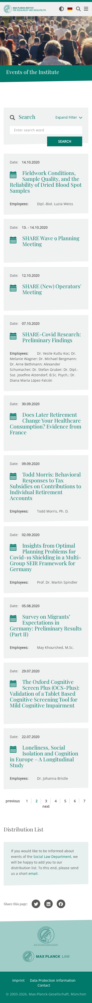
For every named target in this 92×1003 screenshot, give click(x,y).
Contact (44, 985)
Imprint (18, 980)
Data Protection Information (53, 980)
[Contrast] (61, 9)
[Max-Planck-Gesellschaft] (46, 936)
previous (13, 801)
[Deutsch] (69, 9)
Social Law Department (52, 856)
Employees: (19, 203)
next (46, 806)
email (33, 873)
